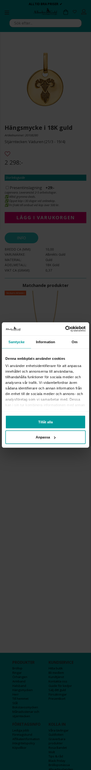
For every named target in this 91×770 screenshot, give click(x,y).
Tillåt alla (45, 422)
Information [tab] (45, 342)
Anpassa (43, 437)
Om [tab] (74, 342)
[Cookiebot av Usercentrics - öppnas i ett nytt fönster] (65, 329)
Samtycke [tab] (16, 342)
